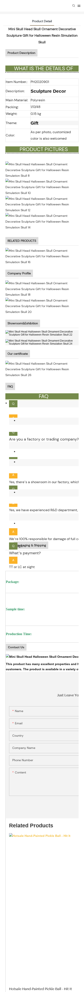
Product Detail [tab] (42, 21)
